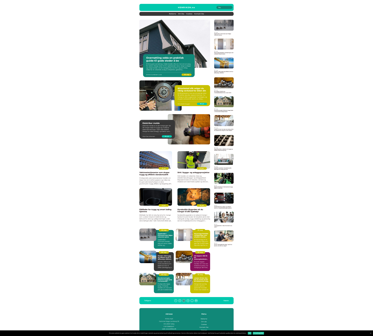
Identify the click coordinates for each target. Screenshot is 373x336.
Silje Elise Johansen (148, 136)
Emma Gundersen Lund (154, 74)
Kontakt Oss (199, 14)
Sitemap (204, 330)
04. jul (167, 136)
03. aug (200, 252)
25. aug (163, 230)
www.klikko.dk (171, 329)
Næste (226, 300)
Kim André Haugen (184, 104)
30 (196, 300)
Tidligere (147, 300)
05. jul (202, 103)
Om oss (181, 14)
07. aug (200, 230)
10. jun (202, 205)
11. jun (202, 168)
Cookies (189, 14)
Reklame (172, 14)
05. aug (163, 252)
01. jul (164, 168)
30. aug (186, 74)
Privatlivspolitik (258, 333)
